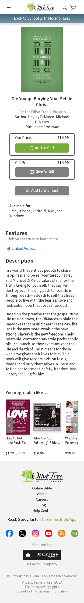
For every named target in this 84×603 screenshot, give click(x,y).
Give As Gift (44, 172)
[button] (65, 7)
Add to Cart (44, 148)
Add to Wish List (45, 190)
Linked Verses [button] (23, 248)
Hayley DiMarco (41, 117)
